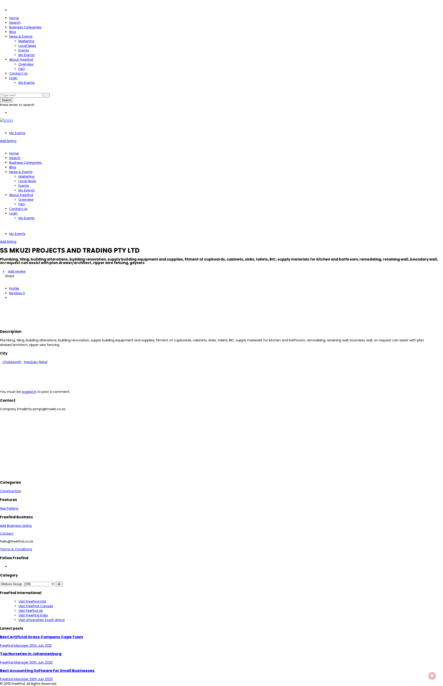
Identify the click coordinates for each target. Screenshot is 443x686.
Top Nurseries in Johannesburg (31, 653)
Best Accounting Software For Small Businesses (47, 670)
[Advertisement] (84, 313)
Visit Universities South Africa (41, 620)
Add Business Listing (16, 525)
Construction (10, 491)
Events (23, 50)
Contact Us (18, 73)
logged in (29, 391)
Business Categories (25, 27)
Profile (14, 288)
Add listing (8, 141)
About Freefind (21, 59)
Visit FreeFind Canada (35, 606)
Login (13, 78)
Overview (25, 64)
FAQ (21, 69)
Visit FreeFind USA (32, 601)
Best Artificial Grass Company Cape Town (41, 637)
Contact (7, 533)
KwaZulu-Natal (35, 362)
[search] (47, 95)
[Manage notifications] (432, 676)
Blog (12, 32)
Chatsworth (12, 362)
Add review (17, 271)
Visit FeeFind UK (30, 610)
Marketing (26, 41)
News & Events (21, 36)
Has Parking (9, 508)
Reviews (17, 293)
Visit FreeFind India (33, 615)
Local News (27, 45)
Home (14, 18)
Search (15, 22)
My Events (26, 55)
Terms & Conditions (16, 549)
